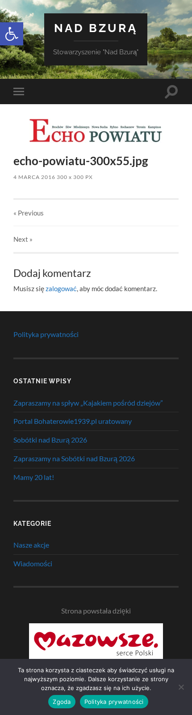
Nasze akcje (31, 544)
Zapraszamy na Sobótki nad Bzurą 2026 (74, 458)
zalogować (61, 288)
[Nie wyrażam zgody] (180, 686)
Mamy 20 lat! (33, 477)
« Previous (28, 213)
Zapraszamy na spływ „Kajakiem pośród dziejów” (88, 402)
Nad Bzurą (96, 28)
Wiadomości (32, 563)
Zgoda (62, 701)
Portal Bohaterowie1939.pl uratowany (72, 421)
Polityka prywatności (46, 334)
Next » (23, 239)
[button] (11, 33)
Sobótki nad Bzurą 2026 (50, 439)
